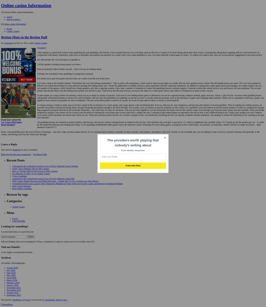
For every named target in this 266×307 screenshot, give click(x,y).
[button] (133, 143)
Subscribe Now (133, 165)
